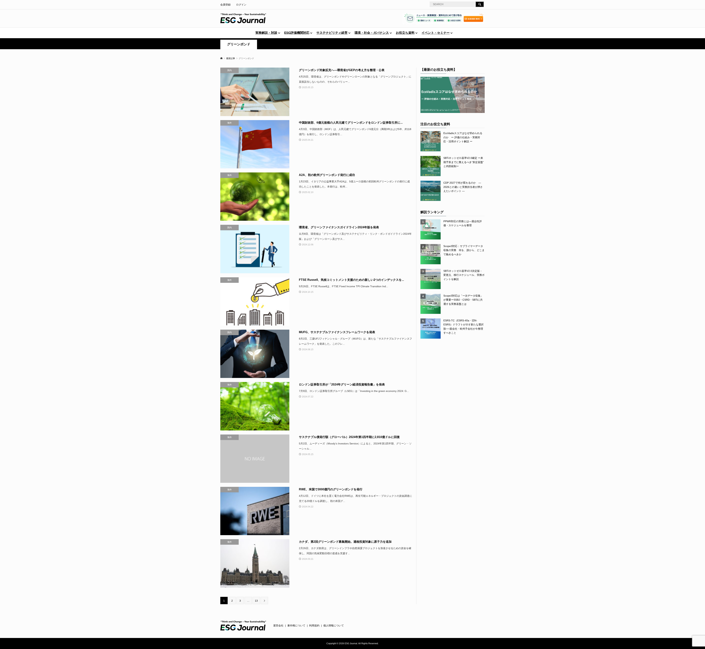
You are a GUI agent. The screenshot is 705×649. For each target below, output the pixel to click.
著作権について (296, 625)
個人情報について (333, 625)
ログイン (241, 4)
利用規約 (314, 625)
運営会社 (278, 625)
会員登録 (225, 4)
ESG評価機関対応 (296, 33)
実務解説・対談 (266, 33)
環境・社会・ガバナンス (372, 33)
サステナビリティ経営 (332, 33)
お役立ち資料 (405, 33)
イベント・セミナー (436, 33)
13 (256, 600)
